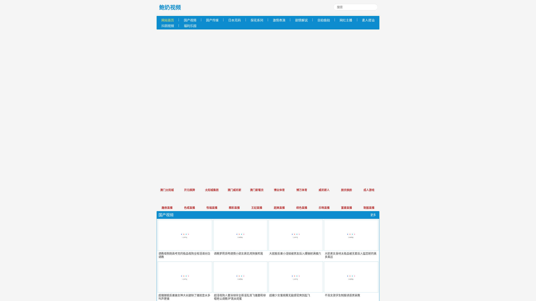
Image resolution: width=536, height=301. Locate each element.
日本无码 (234, 20)
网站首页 (167, 20)
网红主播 (346, 20)
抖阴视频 (167, 26)
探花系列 (257, 20)
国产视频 (190, 20)
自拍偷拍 (323, 20)
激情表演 (279, 20)
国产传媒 (212, 20)
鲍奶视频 (170, 7)
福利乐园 (190, 26)
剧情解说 (301, 20)
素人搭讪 (368, 20)
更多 (373, 215)
